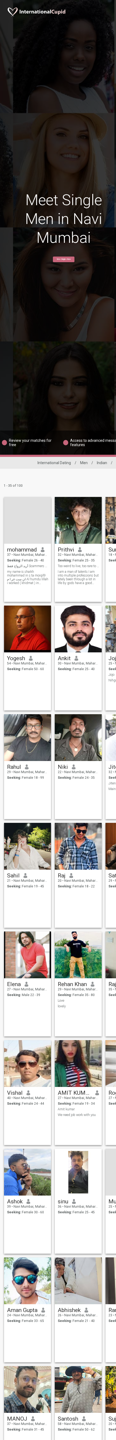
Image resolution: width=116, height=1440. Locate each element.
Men (84, 463)
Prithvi (66, 549)
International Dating (54, 463)
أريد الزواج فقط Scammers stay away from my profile (27, 566)
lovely (62, 1006)
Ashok (15, 1201)
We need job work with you (77, 1115)
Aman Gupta (22, 1310)
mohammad (22, 549)
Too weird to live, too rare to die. (78, 566)
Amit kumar (66, 1109)
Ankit (64, 658)
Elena (14, 984)
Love (61, 1000)
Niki (63, 767)
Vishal (15, 1093)
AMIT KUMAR (74, 1093)
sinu (63, 1201)
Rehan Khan (72, 984)
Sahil (13, 875)
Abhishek (69, 1310)
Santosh (68, 1419)
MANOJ (17, 1419)
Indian (102, 463)
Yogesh (16, 658)
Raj (62, 875)
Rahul (14, 767)
